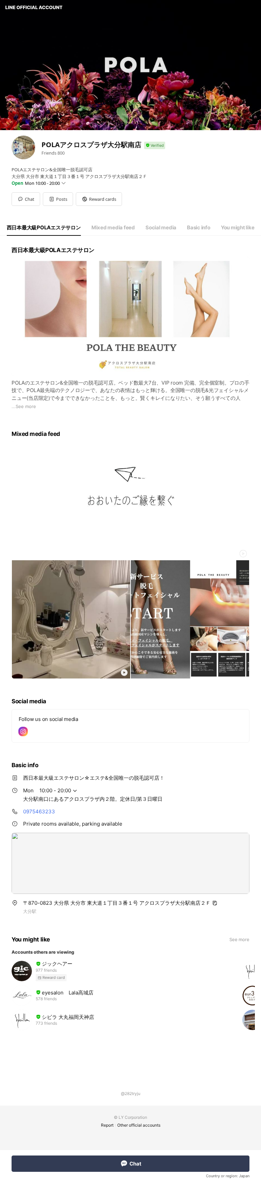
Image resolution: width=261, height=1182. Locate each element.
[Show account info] (154, 145)
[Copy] (215, 903)
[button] (58, 199)
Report (107, 1125)
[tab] (44, 227)
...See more (24, 406)
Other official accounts (138, 1125)
